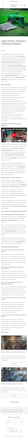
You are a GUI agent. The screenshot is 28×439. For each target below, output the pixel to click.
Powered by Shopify (19, 436)
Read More (14, 363)
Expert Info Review (11, 436)
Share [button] (4, 50)
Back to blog (15, 402)
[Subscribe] (21, 421)
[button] (2, 5)
